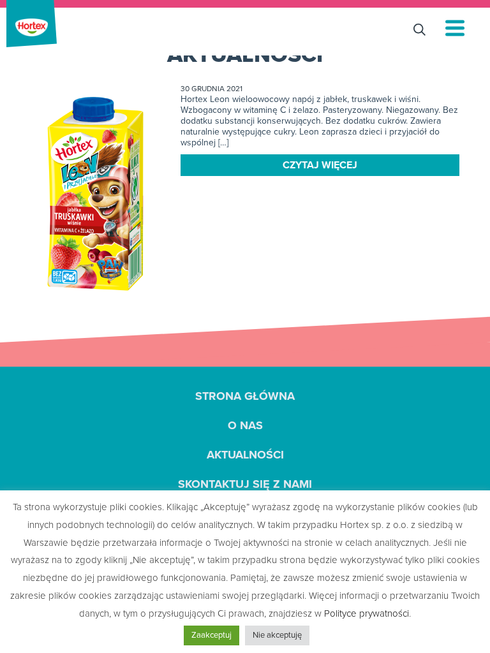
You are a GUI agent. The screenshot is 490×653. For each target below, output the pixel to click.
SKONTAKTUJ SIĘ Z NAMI (245, 484)
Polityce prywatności (366, 613)
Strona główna (245, 396)
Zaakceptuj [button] (211, 635)
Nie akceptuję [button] (277, 635)
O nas (245, 425)
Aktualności (245, 455)
